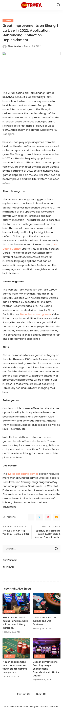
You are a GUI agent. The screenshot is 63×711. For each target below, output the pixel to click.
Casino (8, 21)
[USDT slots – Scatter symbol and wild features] (47, 603)
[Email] (56, 517)
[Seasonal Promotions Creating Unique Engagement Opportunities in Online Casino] (47, 648)
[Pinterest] (48, 517)
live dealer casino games (23, 474)
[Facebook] (31, 517)
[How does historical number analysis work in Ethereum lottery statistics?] (16, 603)
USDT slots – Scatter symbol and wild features (45, 621)
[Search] (58, 5)
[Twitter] (39, 517)
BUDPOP (8, 567)
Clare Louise (14, 46)
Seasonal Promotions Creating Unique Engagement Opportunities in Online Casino (46, 668)
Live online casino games (35, 314)
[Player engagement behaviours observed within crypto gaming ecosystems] (16, 648)
